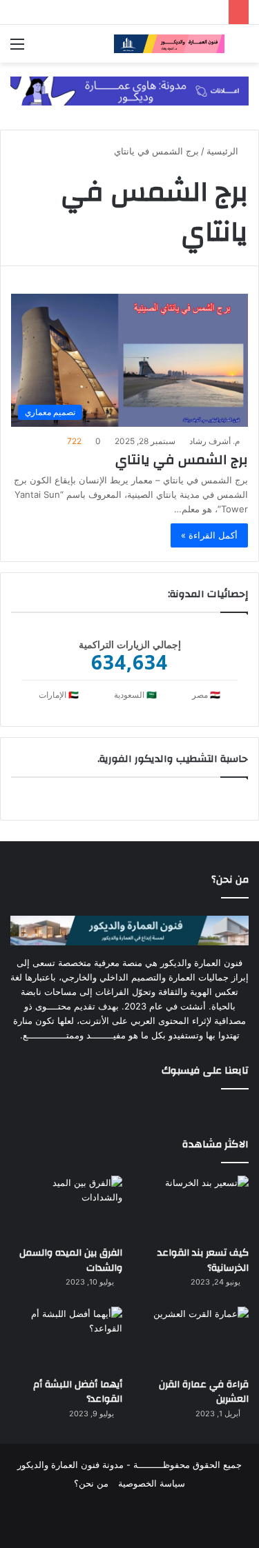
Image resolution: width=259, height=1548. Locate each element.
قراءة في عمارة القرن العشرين (204, 1392)
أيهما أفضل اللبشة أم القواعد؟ (77, 1392)
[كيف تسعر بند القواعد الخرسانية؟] (193, 1207)
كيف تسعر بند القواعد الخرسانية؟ (203, 1260)
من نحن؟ (91, 1483)
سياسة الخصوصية (151, 1483)
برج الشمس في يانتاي (181, 459)
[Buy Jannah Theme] (129, 90)
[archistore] (169, 43)
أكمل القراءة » (209, 535)
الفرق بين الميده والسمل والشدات (70, 1260)
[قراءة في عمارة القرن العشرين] (193, 1338)
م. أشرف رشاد (214, 441)
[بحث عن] (242, 48)
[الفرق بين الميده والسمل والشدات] (66, 1207)
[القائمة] (17, 48)
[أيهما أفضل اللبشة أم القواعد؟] (66, 1338)
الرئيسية (224, 151)
